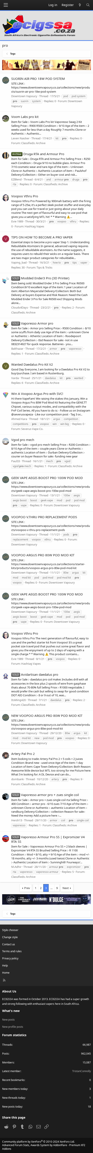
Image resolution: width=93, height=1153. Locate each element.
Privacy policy (10, 958)
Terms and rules (12, 951)
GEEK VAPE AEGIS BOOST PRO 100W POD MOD (47, 478)
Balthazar (17, 349)
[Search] (88, 5)
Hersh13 (16, 820)
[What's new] (80, 5)
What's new (11, 1011)
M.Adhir (16, 867)
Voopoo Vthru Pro (24, 196)
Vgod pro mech (22, 439)
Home (6, 973)
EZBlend (16, 179)
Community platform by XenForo (38, 1141)
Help (5, 965)
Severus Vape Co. (32, 429)
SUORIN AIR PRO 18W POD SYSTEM (38, 78)
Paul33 (15, 461)
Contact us (8, 944)
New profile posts (12, 1027)
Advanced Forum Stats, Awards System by (43, 1147)
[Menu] (5, 5)
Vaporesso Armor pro (32, 323)
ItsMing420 (18, 700)
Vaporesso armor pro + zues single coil (45, 795)
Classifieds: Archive (33, 143)
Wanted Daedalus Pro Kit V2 (32, 364)
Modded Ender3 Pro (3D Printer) (40, 278)
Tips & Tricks (44, 267)
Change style (10, 937)
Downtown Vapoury (67, 505)
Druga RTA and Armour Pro (38, 154)
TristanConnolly (81, 1071)
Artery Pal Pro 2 (23, 753)
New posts (8, 1019)
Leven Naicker (20, 138)
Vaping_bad (19, 262)
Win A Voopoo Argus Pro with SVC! (37, 393)
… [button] (51, 888)
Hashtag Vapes (34, 226)
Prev (27, 888)
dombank (17, 779)
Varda (15, 378)
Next (66, 888)
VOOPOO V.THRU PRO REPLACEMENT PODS (44, 517)
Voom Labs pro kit (24, 116)
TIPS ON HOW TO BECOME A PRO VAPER (41, 237)
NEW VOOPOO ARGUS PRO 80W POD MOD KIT (46, 715)
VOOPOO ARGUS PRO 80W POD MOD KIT (42, 555)
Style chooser (10, 930)
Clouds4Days (19, 307)
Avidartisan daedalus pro (35, 674)
